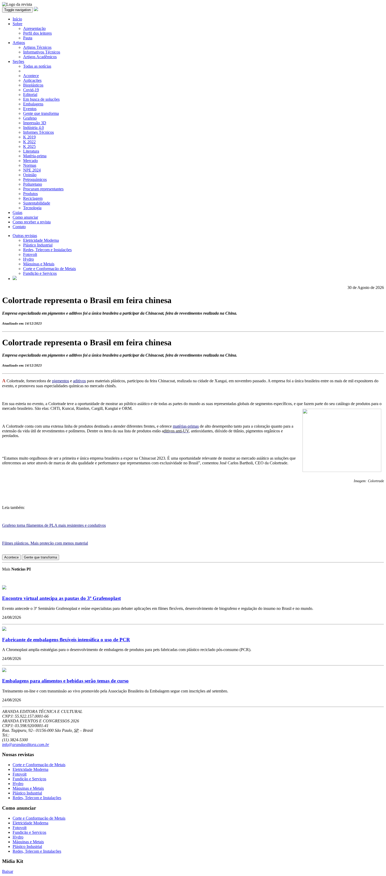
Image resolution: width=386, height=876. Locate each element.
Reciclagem (33, 198)
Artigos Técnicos (37, 47)
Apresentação (34, 28)
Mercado (30, 160)
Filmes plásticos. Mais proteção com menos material (45, 543)
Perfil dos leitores (37, 33)
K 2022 (29, 141)
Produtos (30, 193)
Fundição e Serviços (40, 273)
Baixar (7, 871)
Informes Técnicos (38, 132)
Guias (17, 212)
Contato (19, 226)
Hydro (28, 259)
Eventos (29, 108)
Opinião (29, 175)
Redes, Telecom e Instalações (47, 250)
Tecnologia (32, 208)
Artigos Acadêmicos (40, 57)
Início (17, 19)
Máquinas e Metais (38, 264)
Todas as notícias (37, 66)
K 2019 (29, 137)
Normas (29, 165)
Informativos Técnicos (41, 52)
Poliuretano (32, 184)
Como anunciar (25, 217)
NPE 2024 (32, 170)
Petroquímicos (35, 179)
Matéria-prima (34, 156)
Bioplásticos (33, 85)
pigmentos (60, 381)
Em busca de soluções (41, 99)
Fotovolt (30, 254)
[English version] (15, 278)
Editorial (30, 94)
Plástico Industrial (38, 245)
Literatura (31, 151)
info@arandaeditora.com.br (25, 744)
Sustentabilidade (36, 203)
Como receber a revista (32, 222)
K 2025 (29, 146)
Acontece (31, 75)
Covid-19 (31, 90)
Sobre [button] (17, 24)
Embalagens (33, 104)
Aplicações (32, 80)
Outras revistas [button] (25, 235)
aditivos (79, 381)
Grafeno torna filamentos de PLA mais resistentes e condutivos (54, 525)
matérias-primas (186, 426)
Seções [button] (18, 61)
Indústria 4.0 (33, 127)
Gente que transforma (41, 113)
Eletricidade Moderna (41, 240)
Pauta (27, 38)
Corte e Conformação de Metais (49, 268)
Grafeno (30, 118)
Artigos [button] (19, 42)
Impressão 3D (34, 123)
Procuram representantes (43, 189)
